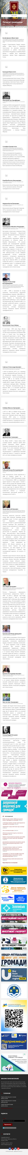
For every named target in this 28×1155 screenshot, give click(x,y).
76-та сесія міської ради (8, 830)
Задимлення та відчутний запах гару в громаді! (13, 826)
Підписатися (7, 1124)
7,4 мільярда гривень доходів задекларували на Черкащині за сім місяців (14, 823)
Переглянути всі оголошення (10, 862)
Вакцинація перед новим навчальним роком (13, 858)
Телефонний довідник (7, 1108)
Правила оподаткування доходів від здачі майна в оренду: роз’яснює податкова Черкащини (14, 837)
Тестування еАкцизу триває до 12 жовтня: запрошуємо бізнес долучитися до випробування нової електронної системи (12, 848)
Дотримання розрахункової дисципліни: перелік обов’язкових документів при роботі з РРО (14, 842)
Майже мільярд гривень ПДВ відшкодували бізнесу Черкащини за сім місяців (13, 819)
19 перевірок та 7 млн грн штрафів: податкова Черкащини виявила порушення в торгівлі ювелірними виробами (13, 855)
